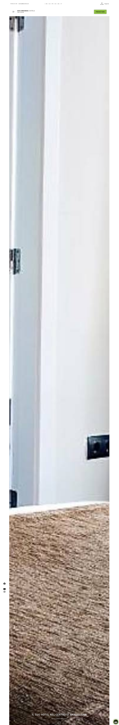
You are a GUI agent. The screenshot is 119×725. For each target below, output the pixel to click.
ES (55, 3)
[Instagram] (4, 592)
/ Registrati (106, 3)
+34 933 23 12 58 (13, 3)
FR (52, 3)
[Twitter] (4, 586)
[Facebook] (4, 584)
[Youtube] (4, 589)
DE (58, 3)
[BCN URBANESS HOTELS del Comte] (26, 12)
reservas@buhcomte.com (23, 3)
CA (49, 3)
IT (61, 3)
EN (46, 3)
